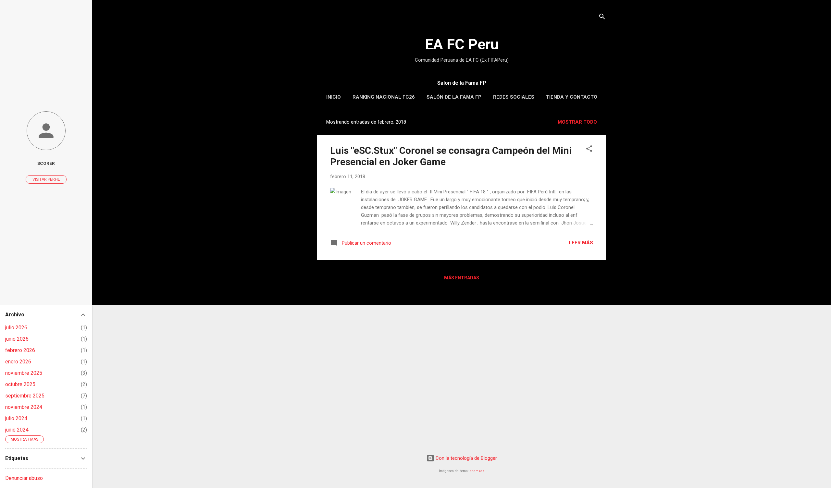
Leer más (581, 243)
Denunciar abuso (24, 478)
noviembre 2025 (23, 373)
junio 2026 (17, 339)
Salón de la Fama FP (454, 97)
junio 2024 (17, 430)
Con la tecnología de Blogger (465, 458)
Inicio (333, 97)
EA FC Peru (462, 44)
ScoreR (46, 163)
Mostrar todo (577, 122)
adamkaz (477, 471)
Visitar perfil (46, 179)
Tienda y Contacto (571, 97)
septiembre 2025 (24, 396)
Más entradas (461, 277)
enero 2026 (18, 362)
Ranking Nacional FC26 (384, 97)
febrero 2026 (20, 350)
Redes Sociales (513, 97)
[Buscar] (602, 18)
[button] (589, 150)
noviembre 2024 (23, 407)
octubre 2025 (20, 384)
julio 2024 (16, 418)
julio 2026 (16, 327)
